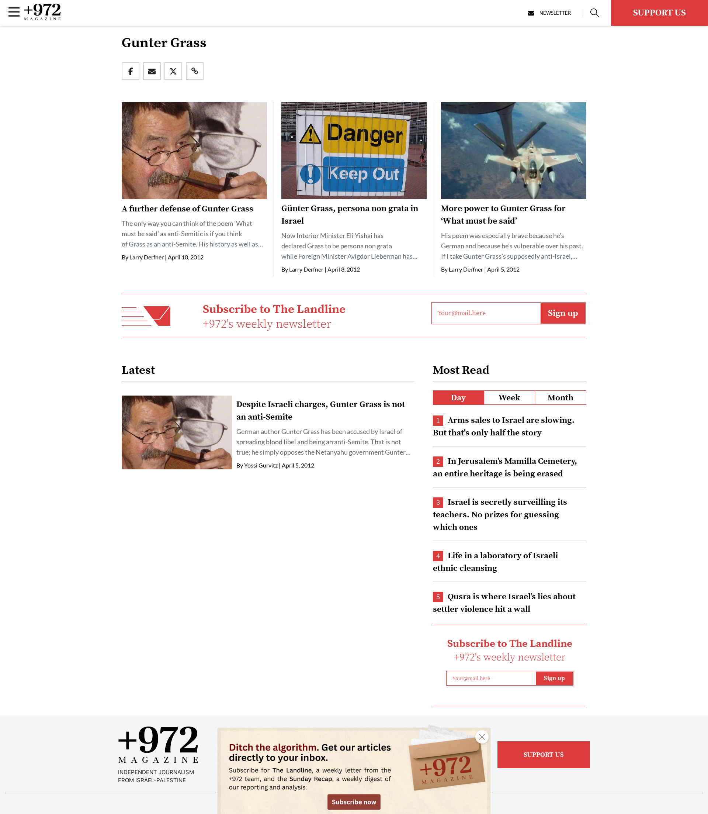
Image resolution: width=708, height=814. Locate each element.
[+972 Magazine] (42, 18)
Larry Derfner (146, 257)
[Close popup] (482, 737)
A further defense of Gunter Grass (187, 209)
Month (560, 398)
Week (509, 398)
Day (458, 398)
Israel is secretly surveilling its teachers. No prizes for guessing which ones (500, 515)
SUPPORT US (659, 12)
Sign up (563, 313)
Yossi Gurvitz (261, 465)
